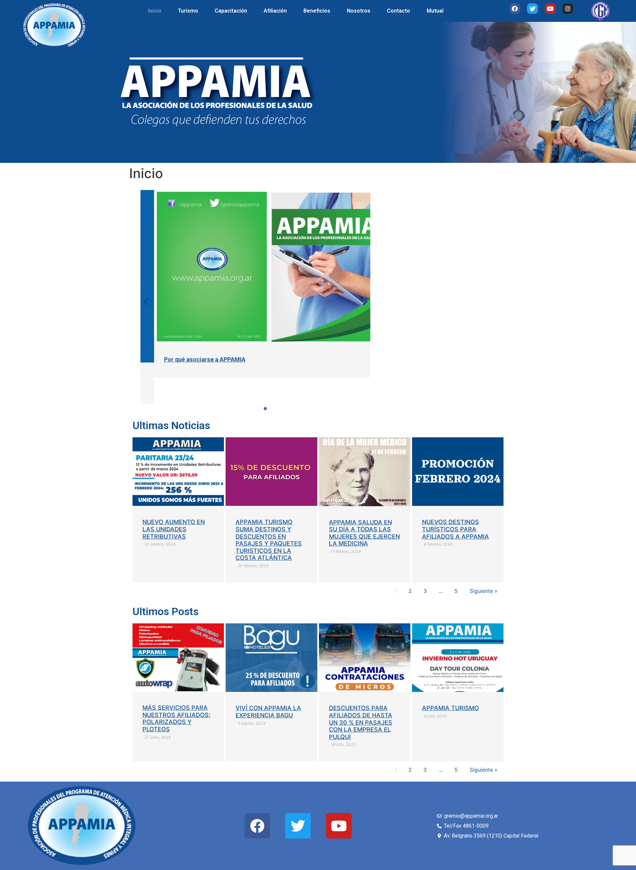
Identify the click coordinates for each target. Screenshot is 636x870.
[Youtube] (550, 8)
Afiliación (275, 11)
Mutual (435, 11)
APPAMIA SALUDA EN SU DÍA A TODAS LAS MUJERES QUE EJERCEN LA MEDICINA (364, 533)
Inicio (154, 11)
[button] (145, 301)
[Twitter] (532, 8)
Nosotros (358, 11)
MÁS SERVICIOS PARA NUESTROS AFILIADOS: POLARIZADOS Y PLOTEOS (176, 718)
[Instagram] (567, 8)
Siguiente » (484, 591)
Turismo (188, 11)
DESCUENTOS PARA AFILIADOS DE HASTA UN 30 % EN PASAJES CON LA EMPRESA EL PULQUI (360, 722)
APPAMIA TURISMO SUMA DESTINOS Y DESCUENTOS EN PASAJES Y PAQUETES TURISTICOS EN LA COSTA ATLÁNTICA (269, 539)
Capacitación (231, 11)
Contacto (398, 11)
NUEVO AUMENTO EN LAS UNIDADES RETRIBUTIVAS (173, 529)
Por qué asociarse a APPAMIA (191, 359)
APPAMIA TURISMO (450, 707)
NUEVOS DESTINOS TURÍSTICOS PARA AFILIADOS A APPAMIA (455, 529)
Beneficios (316, 11)
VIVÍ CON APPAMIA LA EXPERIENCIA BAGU (268, 711)
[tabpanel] (255, 283)
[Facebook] (514, 8)
